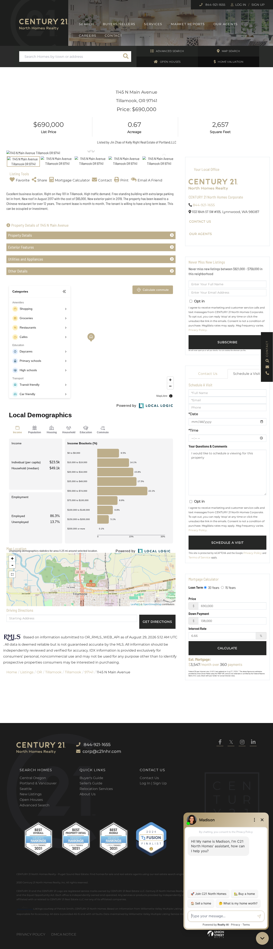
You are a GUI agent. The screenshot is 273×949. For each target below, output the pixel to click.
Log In (240, 5)
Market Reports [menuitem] (188, 24)
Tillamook (53, 672)
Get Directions (157, 622)
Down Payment (199, 613)
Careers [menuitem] (87, 36)
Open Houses (170, 61)
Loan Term (196, 587)
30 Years (213, 587)
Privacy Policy (198, 330)
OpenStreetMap (152, 604)
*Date (193, 414)
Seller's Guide (91, 783)
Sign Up (257, 5)
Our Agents (200, 234)
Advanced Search (170, 51)
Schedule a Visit (246, 374)
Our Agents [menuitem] (225, 24)
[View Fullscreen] (12, 574)
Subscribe (228, 342)
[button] (126, 56)
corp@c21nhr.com (102, 751)
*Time (193, 430)
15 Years (230, 587)
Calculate (227, 648)
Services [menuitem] (153, 24)
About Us (88, 794)
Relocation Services (96, 789)
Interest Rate (197, 628)
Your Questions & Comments (208, 446)
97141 (88, 672)
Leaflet (135, 604)
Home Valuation (230, 61)
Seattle (26, 789)
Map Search (231, 51)
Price (192, 599)
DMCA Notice (63, 934)
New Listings (31, 794)
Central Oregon (33, 778)
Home (11, 672)
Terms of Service (200, 557)
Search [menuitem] (86, 24)
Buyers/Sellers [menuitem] (119, 24)
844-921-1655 (215, 5)
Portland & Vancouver (38, 783)
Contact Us (200, 221)
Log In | (146, 783)
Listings (26, 672)
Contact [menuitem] (113, 36)
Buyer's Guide (91, 778)
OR (39, 672)
